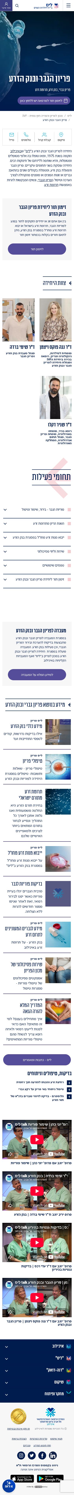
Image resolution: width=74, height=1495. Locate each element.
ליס (69, 116)
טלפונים (26, 140)
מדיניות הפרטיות (38, 1438)
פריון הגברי (45, 180)
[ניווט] (68, 5)
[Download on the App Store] (22, 1478)
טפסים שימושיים (53, 566)
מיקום (61, 140)
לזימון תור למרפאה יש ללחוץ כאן (41, 100)
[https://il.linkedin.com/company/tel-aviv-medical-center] (53, 1455)
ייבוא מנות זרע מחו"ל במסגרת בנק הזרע (38, 538)
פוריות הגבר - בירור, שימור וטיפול (43, 510)
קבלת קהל (44, 140)
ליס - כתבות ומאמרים (37, 1060)
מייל (11, 140)
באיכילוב (16, 151)
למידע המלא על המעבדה (37, 674)
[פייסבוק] (42, 1455)
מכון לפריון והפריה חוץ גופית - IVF (42, 116)
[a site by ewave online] (37, 1487)
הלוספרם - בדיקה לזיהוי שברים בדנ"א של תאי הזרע (37, 1098)
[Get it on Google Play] (50, 1478)
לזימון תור (37, 249)
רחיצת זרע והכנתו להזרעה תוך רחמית (40, 1082)
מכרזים (26, 1445)
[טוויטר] (32, 1455)
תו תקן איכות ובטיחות (18, 1428)
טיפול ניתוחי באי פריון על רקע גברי (41, 1089)
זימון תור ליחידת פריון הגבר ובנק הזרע (40, 579)
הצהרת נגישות (19, 1438)
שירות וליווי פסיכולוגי (50, 552)
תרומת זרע (51, 185)
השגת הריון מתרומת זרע (48, 524)
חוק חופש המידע (42, 1445)
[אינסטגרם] (21, 1455)
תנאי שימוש (56, 1438)
